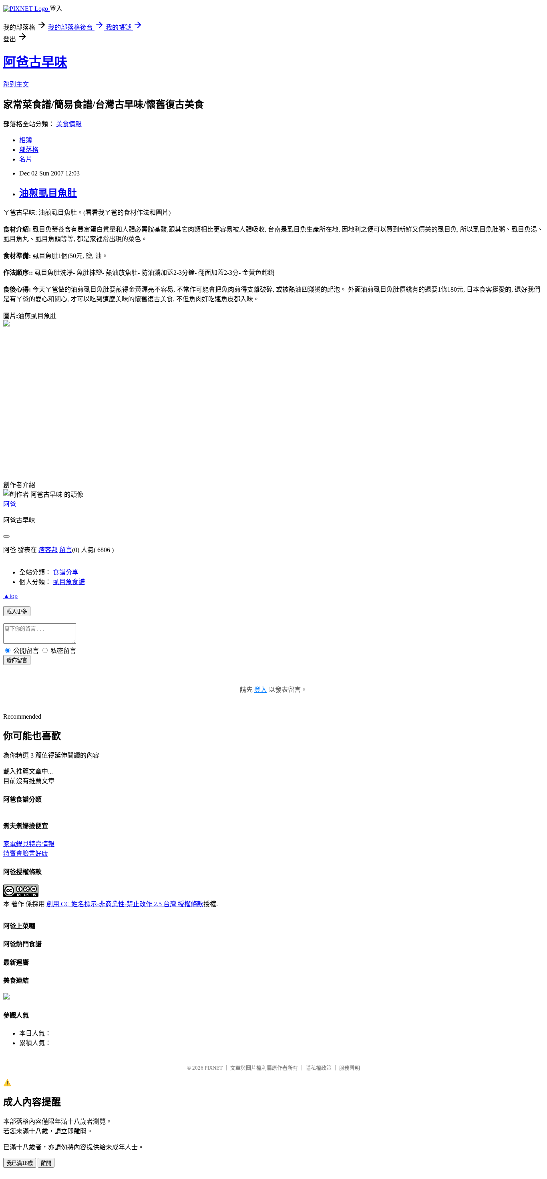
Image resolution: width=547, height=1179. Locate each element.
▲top (10, 596)
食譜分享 (65, 572)
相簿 (25, 140)
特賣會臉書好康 (25, 853)
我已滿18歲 (19, 1163)
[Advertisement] (70, 399)
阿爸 (9, 504)
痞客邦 (48, 549)
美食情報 (69, 124)
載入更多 (16, 612)
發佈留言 (16, 660)
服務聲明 (349, 1068)
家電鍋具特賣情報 (28, 843)
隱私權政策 (319, 1068)
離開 (46, 1163)
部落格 (28, 149)
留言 (65, 549)
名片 (25, 159)
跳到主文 (16, 84)
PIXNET (214, 1068)
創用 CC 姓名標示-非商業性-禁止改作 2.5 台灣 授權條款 (124, 904)
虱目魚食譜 (69, 581)
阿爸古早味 (35, 62)
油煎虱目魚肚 (48, 193)
